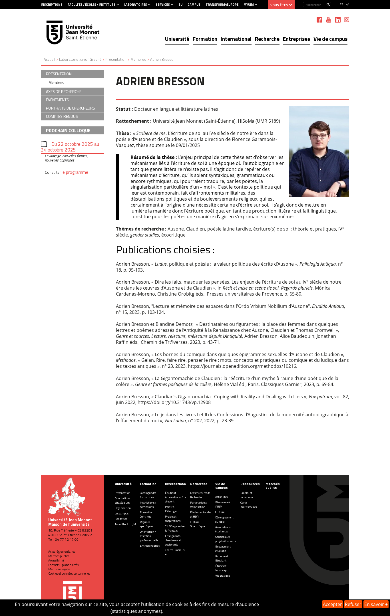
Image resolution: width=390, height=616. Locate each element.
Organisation (123, 508)
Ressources (250, 484)
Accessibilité (56, 560)
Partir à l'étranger (171, 509)
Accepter (332, 604)
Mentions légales (59, 569)
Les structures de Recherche (200, 495)
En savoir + (376, 604)
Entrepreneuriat (150, 546)
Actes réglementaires (61, 551)
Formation (205, 39)
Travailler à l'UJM (125, 524)
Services (163, 4)
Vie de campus (330, 39)
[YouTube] (328, 19)
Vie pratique (222, 575)
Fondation (121, 519)
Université (177, 39)
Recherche (267, 39)
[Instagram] (346, 19)
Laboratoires (135, 4)
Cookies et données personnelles (69, 573)
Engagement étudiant (223, 548)
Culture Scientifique (197, 524)
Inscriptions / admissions (148, 504)
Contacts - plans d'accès (63, 565)
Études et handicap (220, 568)
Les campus (121, 513)
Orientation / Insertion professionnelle (149, 536)
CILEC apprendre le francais (174, 528)
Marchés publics (58, 556)
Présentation (122, 493)
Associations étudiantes (222, 529)
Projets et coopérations (172, 518)
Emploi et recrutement (248, 495)
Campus (194, 4)
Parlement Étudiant (221, 558)
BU (180, 4)
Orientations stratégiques (122, 500)
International (236, 39)
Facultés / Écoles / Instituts (92, 4)
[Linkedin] (338, 19)
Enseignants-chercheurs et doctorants (173, 540)
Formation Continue (146, 514)
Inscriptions (52, 4)
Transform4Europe (222, 4)
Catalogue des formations (148, 495)
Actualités (221, 497)
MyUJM (249, 4)
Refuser (353, 604)
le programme (75, 172)
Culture (219, 512)
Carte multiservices (248, 504)
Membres (56, 82)
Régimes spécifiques (146, 524)
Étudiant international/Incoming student (179, 497)
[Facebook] (319, 19)
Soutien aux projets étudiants (225, 539)
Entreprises (296, 39)
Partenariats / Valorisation (198, 504)
